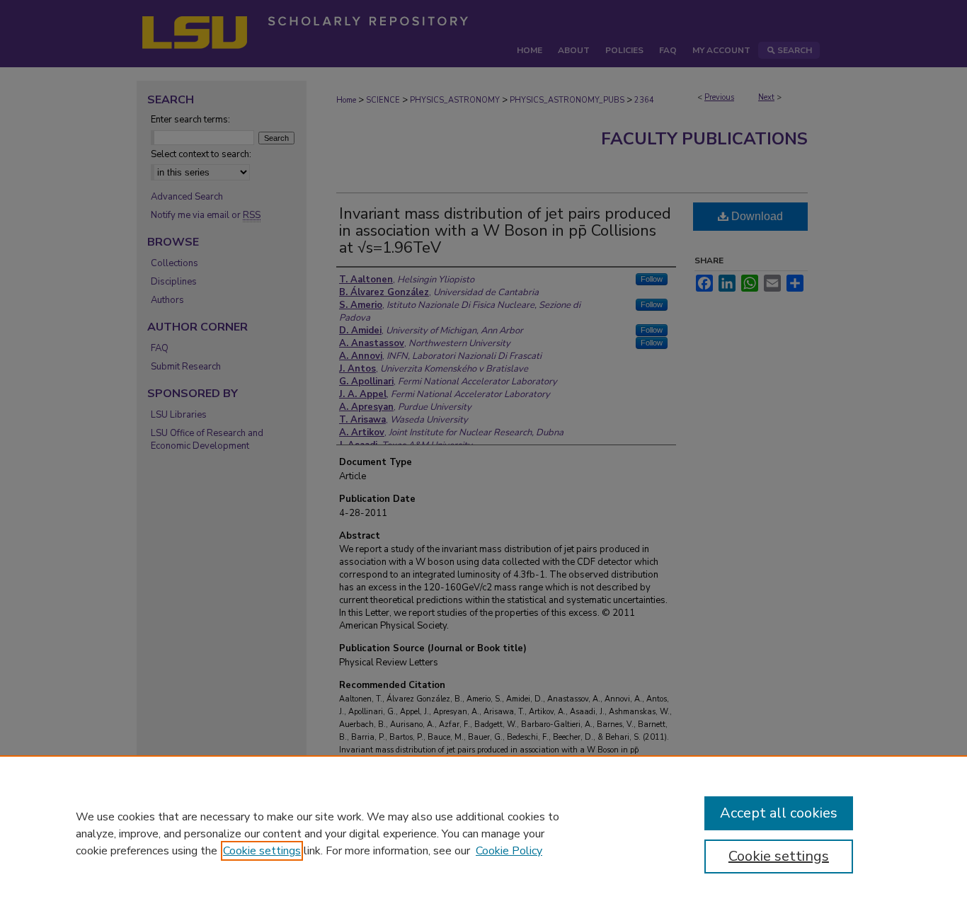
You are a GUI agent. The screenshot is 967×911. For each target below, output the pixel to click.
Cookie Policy (509, 851)
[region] (483, 833)
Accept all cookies (778, 813)
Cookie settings (262, 851)
